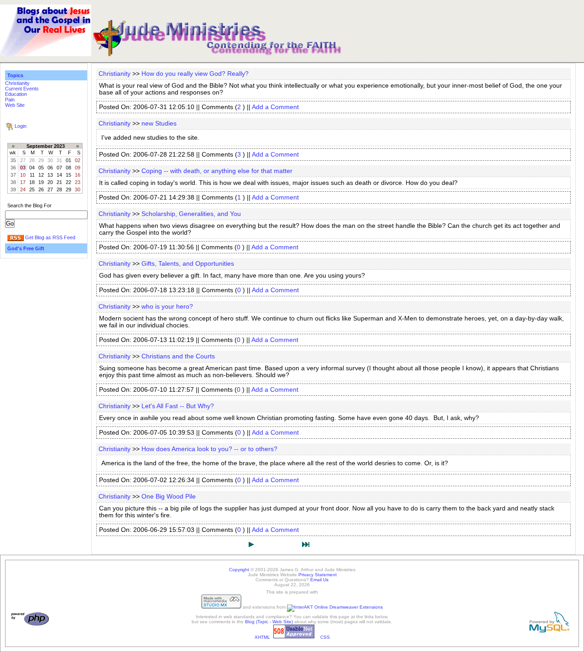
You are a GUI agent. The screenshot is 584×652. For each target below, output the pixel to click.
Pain (10, 99)
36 (13, 167)
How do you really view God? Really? (195, 73)
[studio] (221, 607)
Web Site (15, 105)
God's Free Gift (25, 248)
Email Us (319, 579)
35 (13, 160)
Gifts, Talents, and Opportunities (187, 263)
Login (20, 126)
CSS (325, 637)
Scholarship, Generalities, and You (191, 213)
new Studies (159, 123)
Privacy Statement (317, 574)
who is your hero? (167, 306)
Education (16, 94)
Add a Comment (275, 107)
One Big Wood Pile (168, 496)
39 (13, 189)
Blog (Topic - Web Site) (269, 621)
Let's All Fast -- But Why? (177, 406)
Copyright (239, 569)
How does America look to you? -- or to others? (209, 449)
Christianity (17, 83)
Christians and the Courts (178, 356)
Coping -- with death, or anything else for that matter (216, 171)
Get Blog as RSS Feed (50, 237)
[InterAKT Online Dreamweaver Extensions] (335, 607)
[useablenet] (294, 637)
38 (13, 182)
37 (13, 175)
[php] (30, 624)
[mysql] (549, 630)
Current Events (22, 88)
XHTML (262, 637)
